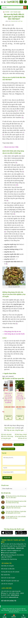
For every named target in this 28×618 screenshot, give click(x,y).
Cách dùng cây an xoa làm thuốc (14, 334)
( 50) (9, 402)
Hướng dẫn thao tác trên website (10, 571)
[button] (5, 2)
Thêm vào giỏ (8, 417)
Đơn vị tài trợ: (9, 597)
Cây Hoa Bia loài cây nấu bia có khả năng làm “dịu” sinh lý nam (16, 507)
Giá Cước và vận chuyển (8, 577)
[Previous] (3, 401)
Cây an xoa (10, 430)
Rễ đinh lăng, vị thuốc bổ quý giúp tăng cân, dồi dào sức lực (21, 436)
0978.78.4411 (11, 548)
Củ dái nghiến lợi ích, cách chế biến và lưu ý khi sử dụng (16, 517)
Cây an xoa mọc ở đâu (11, 147)
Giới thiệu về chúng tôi (7, 565)
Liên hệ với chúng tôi (7, 583)
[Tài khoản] (2, 2)
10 (17, 185)
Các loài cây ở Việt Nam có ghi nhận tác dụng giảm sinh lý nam (16, 512)
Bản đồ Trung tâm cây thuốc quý (10, 580)
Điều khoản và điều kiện (8, 568)
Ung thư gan (19, 430)
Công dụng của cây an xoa (12, 331)
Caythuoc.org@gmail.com (14, 550)
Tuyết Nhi (20, 21)
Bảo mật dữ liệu (5, 574)
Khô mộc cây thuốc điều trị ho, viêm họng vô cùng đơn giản (7, 436)
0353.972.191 (20, 548)
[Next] (25, 401)
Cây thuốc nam (15, 12)
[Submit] (25, 7)
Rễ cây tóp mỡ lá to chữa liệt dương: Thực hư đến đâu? (16, 496)
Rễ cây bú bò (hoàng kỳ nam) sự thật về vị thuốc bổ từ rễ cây (16, 502)
